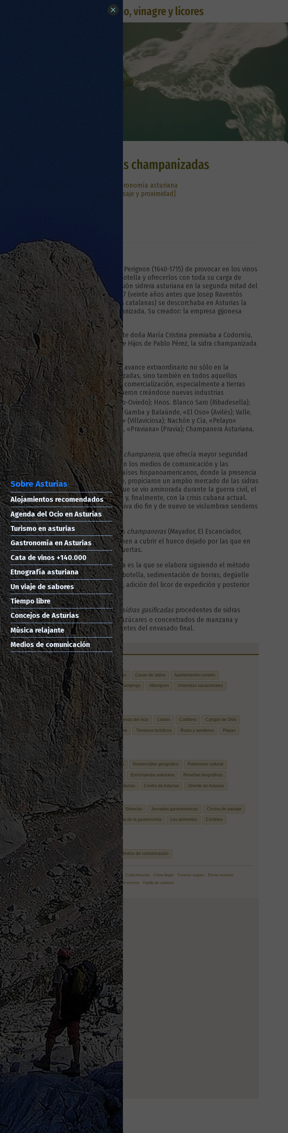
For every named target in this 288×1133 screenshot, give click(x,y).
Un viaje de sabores (42, 586)
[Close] (113, 9)
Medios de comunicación (50, 644)
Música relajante (37, 630)
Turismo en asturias (43, 528)
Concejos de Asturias (45, 615)
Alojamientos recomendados (57, 499)
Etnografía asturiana (45, 572)
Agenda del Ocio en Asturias (56, 514)
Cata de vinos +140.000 (48, 557)
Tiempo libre (31, 601)
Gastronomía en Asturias (51, 543)
